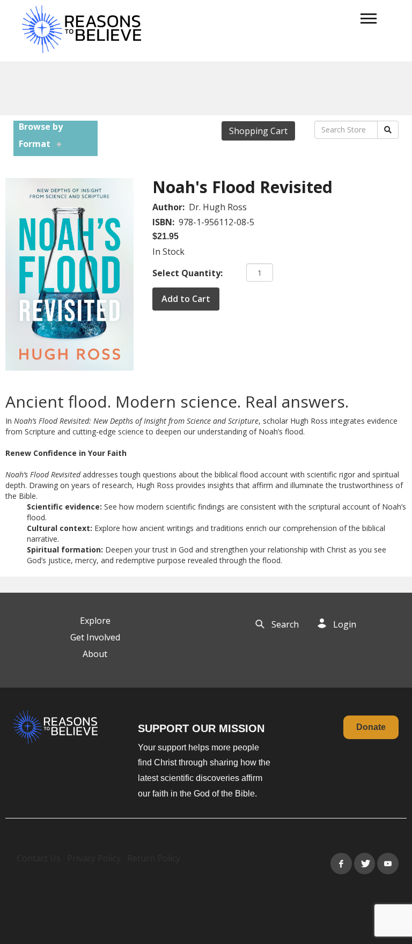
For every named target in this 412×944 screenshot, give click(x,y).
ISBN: (164, 222)
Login (344, 624)
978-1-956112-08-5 (216, 222)
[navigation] (368, 19)
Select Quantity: (187, 273)
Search (285, 624)
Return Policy (153, 858)
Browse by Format (41, 135)
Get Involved (95, 637)
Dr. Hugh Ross (218, 207)
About (95, 653)
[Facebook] (341, 863)
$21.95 (165, 236)
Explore (95, 620)
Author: (169, 207)
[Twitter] (364, 863)
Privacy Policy (94, 858)
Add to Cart (185, 299)
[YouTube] (387, 863)
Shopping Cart (258, 131)
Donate (371, 727)
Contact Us (39, 858)
